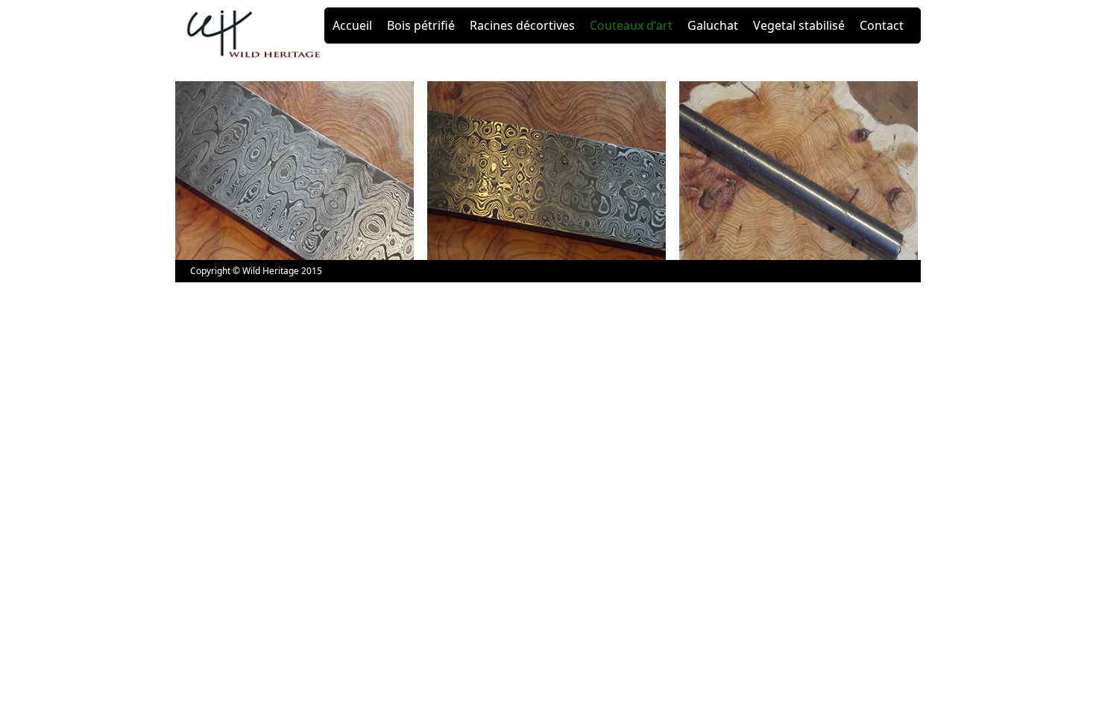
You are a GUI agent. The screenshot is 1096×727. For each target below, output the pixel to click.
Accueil (352, 25)
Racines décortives (522, 25)
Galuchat (712, 25)
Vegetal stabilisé (799, 25)
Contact (882, 25)
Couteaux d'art (631, 25)
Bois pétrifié (421, 25)
